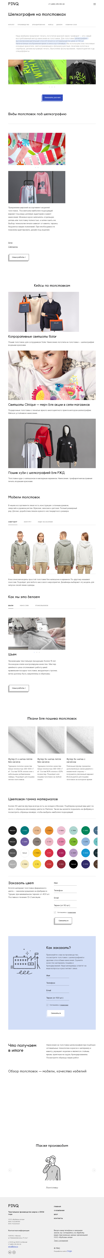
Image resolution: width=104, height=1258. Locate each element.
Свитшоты (13, 247)
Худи (10, 242)
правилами (72, 912)
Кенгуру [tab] (27, 522)
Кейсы (50, 24)
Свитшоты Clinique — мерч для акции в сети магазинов (49, 404)
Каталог (11, 24)
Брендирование (38, 24)
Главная (57, 1206)
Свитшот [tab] (12, 522)
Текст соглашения (61, 1241)
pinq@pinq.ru (13, 1247)
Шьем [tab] (10, 605)
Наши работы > (19, 257)
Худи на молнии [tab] (45, 522)
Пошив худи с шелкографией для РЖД (36, 473)
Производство (23, 24)
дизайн (59, 24)
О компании (59, 1210)
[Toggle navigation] (94, 4)
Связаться (63, 921)
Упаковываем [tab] (41, 605)
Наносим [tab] (24, 605)
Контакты (58, 1218)
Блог (56, 1214)
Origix (69, 1251)
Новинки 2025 (71, 24)
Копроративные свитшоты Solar (32, 336)
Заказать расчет (52, 98)
